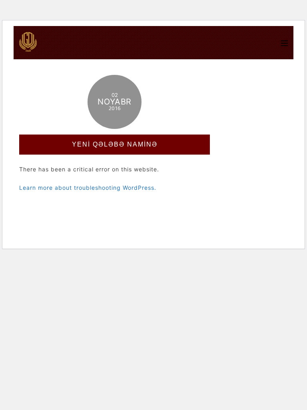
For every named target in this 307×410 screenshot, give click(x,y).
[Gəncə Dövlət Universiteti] (28, 47)
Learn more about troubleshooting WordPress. (87, 187)
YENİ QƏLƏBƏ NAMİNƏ (114, 144)
